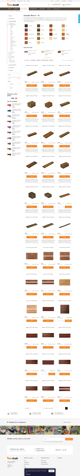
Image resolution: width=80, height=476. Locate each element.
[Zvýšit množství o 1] (63, 207)
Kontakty (25, 467)
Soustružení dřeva (13, 65)
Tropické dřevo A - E (12, 23)
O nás (25, 460)
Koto (11, 35)
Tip (15, 89)
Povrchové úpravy (11, 56)
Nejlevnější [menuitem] (33, 60)
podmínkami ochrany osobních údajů (57, 441)
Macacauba (12, 40)
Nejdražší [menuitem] (38, 60)
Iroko (11, 30)
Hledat (48, 5)
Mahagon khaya (12, 42)
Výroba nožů (12, 67)
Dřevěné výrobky (11, 57)
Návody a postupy (26, 464)
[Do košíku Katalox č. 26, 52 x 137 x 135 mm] (68, 321)
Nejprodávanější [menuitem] (45, 60)
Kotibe (11, 34)
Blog (24, 465)
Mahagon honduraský (13, 41)
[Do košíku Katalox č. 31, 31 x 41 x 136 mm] (51, 374)
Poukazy (11, 70)
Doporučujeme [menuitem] (27, 60)
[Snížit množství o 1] (59, 207)
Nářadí (10, 54)
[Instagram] (65, 450)
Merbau (11, 48)
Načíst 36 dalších (49, 408)
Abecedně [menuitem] (51, 60)
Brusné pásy (12, 18)
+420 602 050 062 (57, 4)
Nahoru (27, 408)
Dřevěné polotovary (12, 61)
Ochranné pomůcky (12, 60)
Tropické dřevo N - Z (12, 52)
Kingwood (11, 33)
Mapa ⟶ (9, 466)
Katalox (11, 31)
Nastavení (28, 474)
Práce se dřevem (13, 21)
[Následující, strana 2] (69, 408)
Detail (31, 85)
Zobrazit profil (67, 422)
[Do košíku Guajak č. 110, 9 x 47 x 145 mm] (68, 207)
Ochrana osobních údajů (44, 464)
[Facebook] (63, 450)
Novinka (15, 87)
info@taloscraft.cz (40, 449)
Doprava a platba (43, 460)
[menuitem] (10, 9)
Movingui (11, 49)
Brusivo (11, 15)
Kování (10, 59)
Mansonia (11, 44)
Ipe (10, 28)
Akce (15, 85)
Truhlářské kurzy (26, 462)
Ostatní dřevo (11, 53)
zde (26, 472)
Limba (11, 38)
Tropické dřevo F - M (12, 24)
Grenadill (11, 26)
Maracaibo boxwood (13, 45)
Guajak (11, 27)
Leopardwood (12, 37)
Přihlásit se (69, 439)
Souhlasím (51, 470)
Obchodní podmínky (44, 462)
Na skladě (15, 84)
